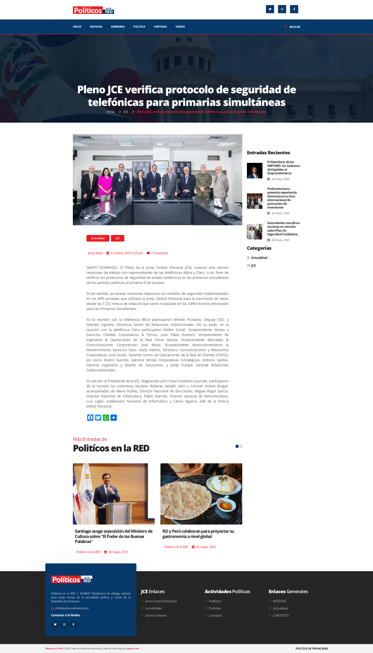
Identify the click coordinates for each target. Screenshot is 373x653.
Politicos (215, 601)
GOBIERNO (118, 26)
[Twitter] (270, 9)
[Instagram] (282, 9)
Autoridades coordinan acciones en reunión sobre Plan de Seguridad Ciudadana (283, 228)
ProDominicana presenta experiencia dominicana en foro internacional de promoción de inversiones (282, 198)
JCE (126, 112)
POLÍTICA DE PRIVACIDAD (312, 648)
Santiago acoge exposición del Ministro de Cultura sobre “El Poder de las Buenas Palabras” (114, 536)
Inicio (111, 112)
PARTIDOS (160, 26)
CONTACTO (281, 615)
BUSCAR (294, 27)
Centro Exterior (156, 615)
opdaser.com (132, 648)
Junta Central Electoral (161, 601)
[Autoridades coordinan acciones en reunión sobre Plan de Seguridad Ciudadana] (254, 231)
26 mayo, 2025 (280, 179)
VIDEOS (180, 26)
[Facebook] (294, 9)
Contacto (215, 615)
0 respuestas (159, 253)
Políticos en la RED (88, 552)
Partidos (215, 608)
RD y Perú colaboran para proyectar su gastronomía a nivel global (198, 533)
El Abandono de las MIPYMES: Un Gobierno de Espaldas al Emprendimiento (283, 167)
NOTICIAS (96, 26)
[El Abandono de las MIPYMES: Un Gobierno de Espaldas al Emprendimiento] (254, 170)
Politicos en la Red (54, 648)
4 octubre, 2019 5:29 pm (127, 253)
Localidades (153, 608)
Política (139, 26)
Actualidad (98, 238)
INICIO (77, 26)
